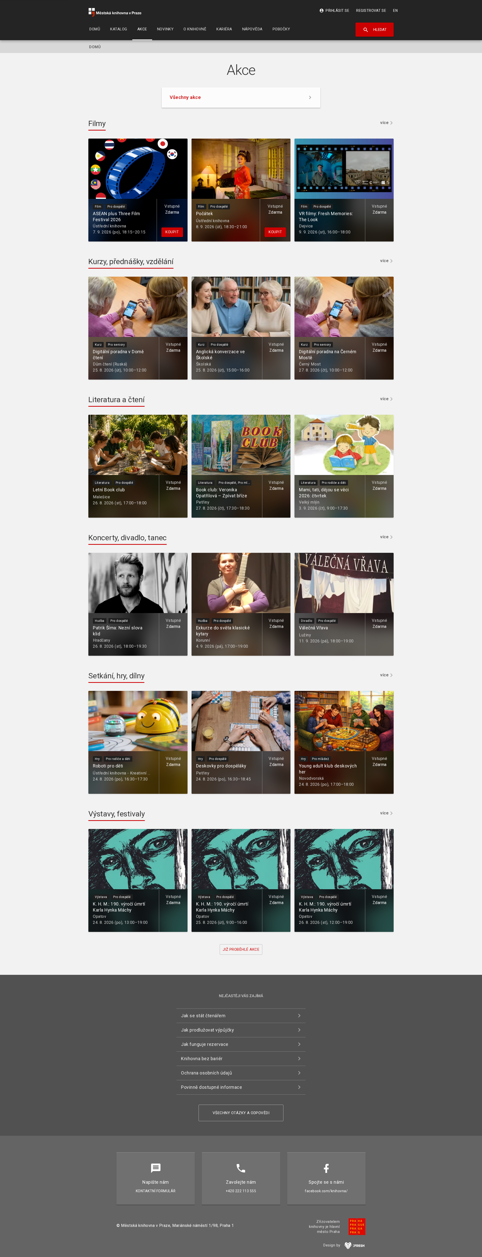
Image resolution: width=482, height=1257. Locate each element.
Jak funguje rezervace (204, 1044)
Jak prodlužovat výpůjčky (207, 1030)
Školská (203, 364)
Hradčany (101, 640)
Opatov (99, 916)
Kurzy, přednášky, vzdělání (130, 261)
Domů (95, 47)
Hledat (375, 30)
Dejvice (306, 226)
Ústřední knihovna (109, 226)
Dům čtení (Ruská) (110, 364)
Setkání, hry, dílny (116, 675)
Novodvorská (311, 778)
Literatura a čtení (116, 399)
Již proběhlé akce (241, 949)
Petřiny (203, 502)
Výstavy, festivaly (116, 813)
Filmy (97, 123)
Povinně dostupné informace (211, 1087)
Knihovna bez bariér (202, 1058)
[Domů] (115, 12)
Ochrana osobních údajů (206, 1072)
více (384, 123)
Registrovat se (371, 11)
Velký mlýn (309, 502)
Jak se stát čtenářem (203, 1015)
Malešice (101, 497)
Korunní (203, 640)
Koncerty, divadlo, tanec (127, 537)
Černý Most (310, 364)
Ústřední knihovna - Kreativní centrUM (128, 773)
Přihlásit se (334, 10)
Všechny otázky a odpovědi (241, 1113)
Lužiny (305, 635)
